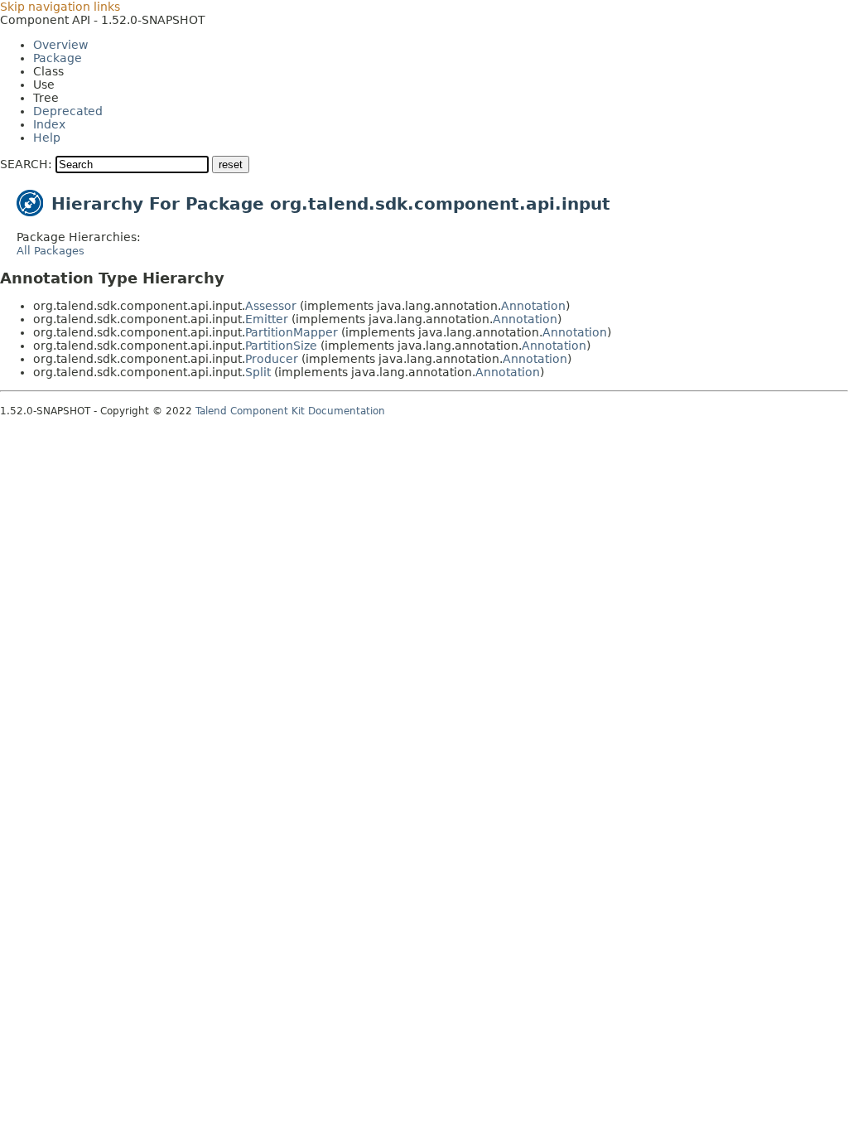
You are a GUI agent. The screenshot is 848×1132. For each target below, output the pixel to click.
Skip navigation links (60, 6)
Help (46, 137)
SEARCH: (26, 164)
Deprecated (68, 111)
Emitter (266, 319)
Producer (271, 358)
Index (49, 124)
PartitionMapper (291, 332)
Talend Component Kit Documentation (290, 411)
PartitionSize (281, 345)
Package (57, 58)
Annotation (533, 305)
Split (258, 372)
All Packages (50, 250)
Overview (60, 44)
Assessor (270, 305)
